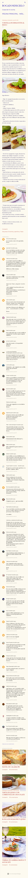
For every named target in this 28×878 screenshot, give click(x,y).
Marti (7, 330)
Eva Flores (8, 726)
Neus (7, 499)
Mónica (8, 532)
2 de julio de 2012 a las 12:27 (11, 244)
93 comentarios (13, 822)
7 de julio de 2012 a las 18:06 (11, 652)
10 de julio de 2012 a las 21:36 (11, 722)
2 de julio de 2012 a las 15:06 (11, 326)
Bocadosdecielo (13, 5)
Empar (7, 598)
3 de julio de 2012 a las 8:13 (11, 528)
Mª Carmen (9, 574)
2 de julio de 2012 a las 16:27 (11, 385)
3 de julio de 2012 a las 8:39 (11, 547)
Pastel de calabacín (11, 767)
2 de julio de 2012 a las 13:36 (11, 295)
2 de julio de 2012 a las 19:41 (11, 440)
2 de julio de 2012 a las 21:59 (11, 461)
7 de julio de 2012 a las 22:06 (11, 671)
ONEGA (8, 686)
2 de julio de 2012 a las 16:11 (11, 361)
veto (7, 299)
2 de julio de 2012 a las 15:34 (11, 347)
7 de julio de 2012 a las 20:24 (11, 662)
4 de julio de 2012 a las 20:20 (11, 606)
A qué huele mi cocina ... (12, 465)
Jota (7, 436)
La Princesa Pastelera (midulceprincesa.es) (11, 352)
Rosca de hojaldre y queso (14, 819)
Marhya (8, 402)
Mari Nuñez (9, 506)
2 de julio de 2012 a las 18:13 (11, 420)
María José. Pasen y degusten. (13, 284)
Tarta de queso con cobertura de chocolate (13, 793)
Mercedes (8, 703)
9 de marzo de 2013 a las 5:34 (12, 740)
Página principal (10, 14)
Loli (7, 365)
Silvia (7, 586)
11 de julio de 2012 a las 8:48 (11, 731)
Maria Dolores (9, 675)
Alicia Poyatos (9, 642)
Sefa (7, 475)
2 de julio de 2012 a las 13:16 (11, 280)
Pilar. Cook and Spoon (11, 424)
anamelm (8, 248)
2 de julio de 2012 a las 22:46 (11, 483)
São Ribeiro (9, 550)
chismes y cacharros (11, 520)
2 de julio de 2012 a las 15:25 (11, 337)
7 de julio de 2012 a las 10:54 (11, 638)
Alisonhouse (9, 412)
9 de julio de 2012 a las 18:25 (11, 699)
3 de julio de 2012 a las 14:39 (11, 571)
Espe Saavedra (9, 666)
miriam (8, 375)
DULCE (8, 238)
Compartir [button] (5, 229)
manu (7, 274)
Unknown (8, 258)
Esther (7, 453)
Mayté (7, 621)
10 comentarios (13, 865)
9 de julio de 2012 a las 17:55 (11, 682)
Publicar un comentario (8, 744)
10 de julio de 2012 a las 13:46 (11, 711)
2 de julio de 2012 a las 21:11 (11, 450)
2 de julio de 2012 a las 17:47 (11, 408)
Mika (7, 444)
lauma (7, 388)
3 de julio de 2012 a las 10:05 (11, 557)
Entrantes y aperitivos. (14, 231)
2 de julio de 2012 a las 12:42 (11, 254)
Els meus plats (9, 487)
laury (7, 610)
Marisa (7, 655)
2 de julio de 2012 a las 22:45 (11, 471)
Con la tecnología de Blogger (15, 873)
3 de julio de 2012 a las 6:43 (11, 516)
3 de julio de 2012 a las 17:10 (11, 594)
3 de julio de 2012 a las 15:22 (11, 582)
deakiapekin (9, 715)
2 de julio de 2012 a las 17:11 (11, 398)
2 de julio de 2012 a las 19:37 (11, 432)
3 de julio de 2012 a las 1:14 (11, 503)
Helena (8, 317)
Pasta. (21, 231)
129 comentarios (13, 797)
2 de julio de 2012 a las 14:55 (11, 313)
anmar (7, 341)
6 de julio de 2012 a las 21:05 (11, 617)
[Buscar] (25, 2)
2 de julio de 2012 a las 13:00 (11, 270)
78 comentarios (13, 769)
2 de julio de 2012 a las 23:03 (11, 495)
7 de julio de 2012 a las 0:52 (11, 630)
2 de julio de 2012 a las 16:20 (11, 371)
